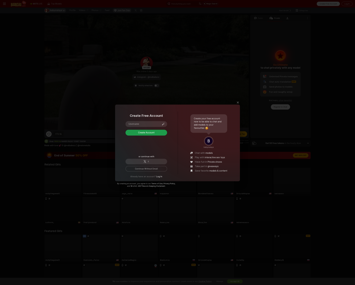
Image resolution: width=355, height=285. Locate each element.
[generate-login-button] (163, 124)
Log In (159, 176)
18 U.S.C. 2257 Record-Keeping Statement (147, 186)
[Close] (238, 102)
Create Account (146, 132)
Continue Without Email (146, 169)
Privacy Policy (169, 184)
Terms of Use (157, 184)
